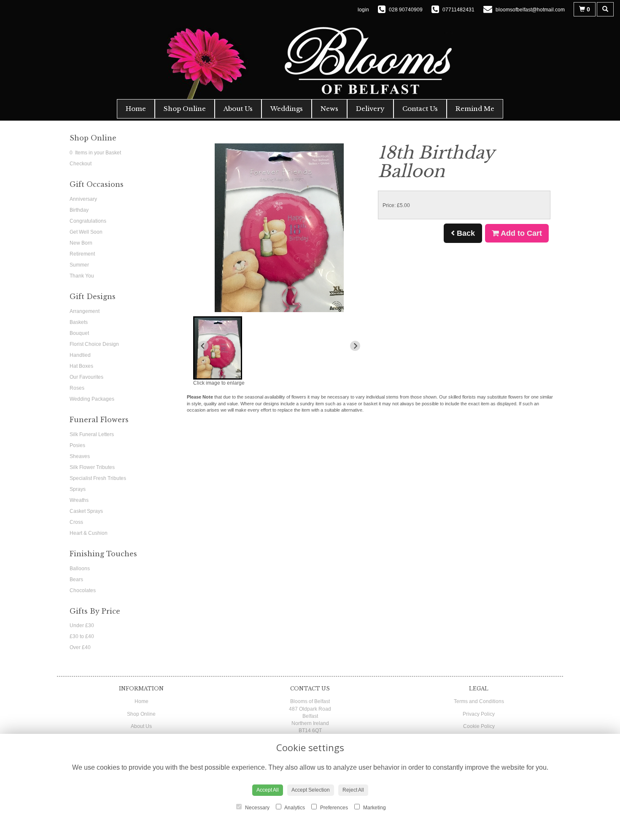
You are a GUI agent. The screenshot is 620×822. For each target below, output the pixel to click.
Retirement (82, 254)
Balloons (80, 568)
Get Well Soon (86, 232)
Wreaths (79, 500)
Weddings (286, 109)
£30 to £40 (82, 636)
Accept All (267, 790)
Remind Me (475, 109)
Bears (76, 579)
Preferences (333, 808)
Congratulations (88, 221)
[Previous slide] (203, 346)
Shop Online (185, 109)
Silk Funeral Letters (92, 434)
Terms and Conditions (479, 701)
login (363, 10)
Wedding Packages (92, 399)
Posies (77, 445)
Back (465, 233)
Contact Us (420, 109)
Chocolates (83, 590)
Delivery (370, 109)
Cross (76, 522)
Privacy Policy (479, 714)
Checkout (81, 164)
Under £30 (82, 625)
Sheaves (80, 456)
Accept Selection (310, 790)
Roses (77, 388)
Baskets (79, 322)
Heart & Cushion (89, 533)
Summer (79, 265)
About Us (238, 109)
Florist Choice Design (94, 344)
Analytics (294, 808)
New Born (81, 243)
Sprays (78, 489)
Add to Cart (520, 233)
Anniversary (83, 199)
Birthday (79, 210)
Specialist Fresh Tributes (98, 478)
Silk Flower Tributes (92, 467)
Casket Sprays (86, 511)
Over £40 (80, 647)
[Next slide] (355, 346)
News (329, 109)
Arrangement (85, 311)
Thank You (82, 276)
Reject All (353, 790)
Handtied (80, 355)
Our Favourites (86, 377)
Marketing (374, 808)
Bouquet (79, 333)
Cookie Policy (479, 726)
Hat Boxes (81, 366)
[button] (217, 348)
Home (136, 109)
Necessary (257, 808)
